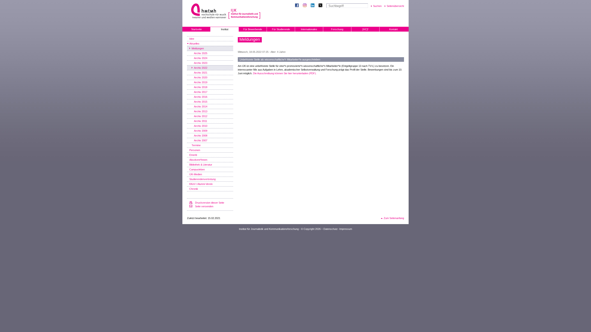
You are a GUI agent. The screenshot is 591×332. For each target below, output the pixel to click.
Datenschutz (330, 229)
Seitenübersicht (395, 6)
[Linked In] (313, 5)
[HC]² (365, 29)
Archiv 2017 (200, 92)
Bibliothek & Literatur (200, 164)
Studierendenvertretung (202, 179)
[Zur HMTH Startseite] (207, 11)
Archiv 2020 (200, 77)
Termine (196, 145)
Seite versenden (204, 206)
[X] (321, 5)
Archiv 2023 (200, 63)
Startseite (196, 29)
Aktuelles (194, 43)
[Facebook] (298, 5)
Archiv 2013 (200, 111)
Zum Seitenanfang (394, 218)
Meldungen (198, 48)
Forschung (337, 29)
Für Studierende (281, 29)
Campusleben (197, 169)
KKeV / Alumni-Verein (201, 184)
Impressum (345, 229)
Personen (194, 150)
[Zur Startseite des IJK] (244, 11)
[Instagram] (305, 5)
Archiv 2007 (200, 140)
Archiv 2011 (200, 121)
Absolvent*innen (198, 159)
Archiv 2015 (200, 101)
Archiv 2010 (200, 126)
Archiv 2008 (200, 135)
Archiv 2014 (200, 106)
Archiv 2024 (200, 58)
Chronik (193, 188)
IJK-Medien (195, 174)
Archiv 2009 (200, 130)
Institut (224, 29)
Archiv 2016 (200, 96)
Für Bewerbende (252, 29)
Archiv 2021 (200, 72)
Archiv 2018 (200, 87)
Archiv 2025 (200, 53)
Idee (191, 38)
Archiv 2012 (200, 116)
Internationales (309, 29)
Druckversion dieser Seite (209, 202)
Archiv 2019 (200, 82)
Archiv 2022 (200, 67)
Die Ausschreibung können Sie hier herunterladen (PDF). (285, 73)
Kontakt (393, 29)
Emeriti (193, 155)
